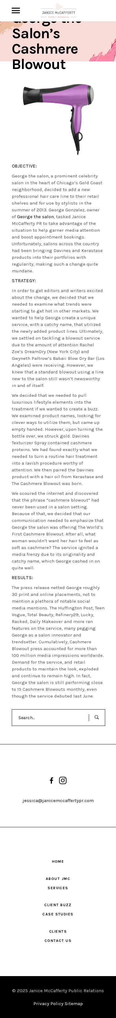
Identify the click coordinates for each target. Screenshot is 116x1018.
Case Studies (57, 914)
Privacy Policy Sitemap (58, 1003)
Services (58, 888)
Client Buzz (58, 905)
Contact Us (58, 941)
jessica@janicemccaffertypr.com (58, 800)
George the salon (35, 216)
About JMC (58, 879)
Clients (58, 931)
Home (58, 861)
